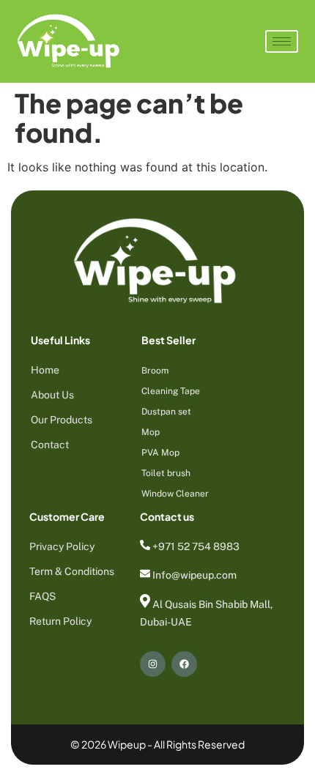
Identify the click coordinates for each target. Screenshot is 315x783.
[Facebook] (184, 664)
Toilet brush (165, 473)
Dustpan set (166, 412)
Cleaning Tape (170, 391)
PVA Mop (160, 453)
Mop (150, 432)
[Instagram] (153, 664)
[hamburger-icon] (281, 41)
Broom (154, 370)
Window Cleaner (175, 494)
